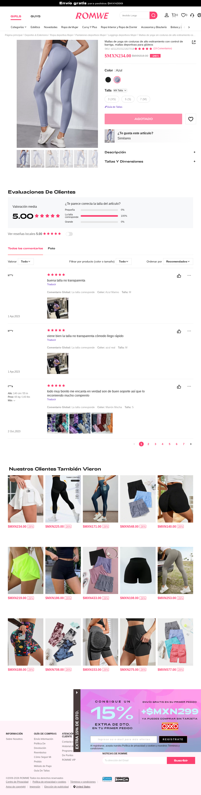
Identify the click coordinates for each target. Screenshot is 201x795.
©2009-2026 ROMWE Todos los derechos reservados (34, 778)
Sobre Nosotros (14, 739)
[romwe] (92, 14)
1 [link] (141, 444)
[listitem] (25, 509)
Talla (114, 90)
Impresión (35, 786)
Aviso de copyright (16, 786)
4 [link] (162, 444)
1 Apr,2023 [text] (14, 316)
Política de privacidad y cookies (49, 781)
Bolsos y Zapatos (180, 27)
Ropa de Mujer (69, 27)
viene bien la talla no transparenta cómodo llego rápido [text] (85, 336)
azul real (106, 347)
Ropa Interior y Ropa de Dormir (119, 27)
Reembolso (40, 752)
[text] (96, 275)
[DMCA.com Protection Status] (122, 779)
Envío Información (43, 739)
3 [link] (155, 444)
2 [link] (148, 444)
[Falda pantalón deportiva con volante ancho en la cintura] (25, 498)
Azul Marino (108, 292)
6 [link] (176, 444)
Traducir (51, 284)
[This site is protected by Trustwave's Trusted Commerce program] (107, 779)
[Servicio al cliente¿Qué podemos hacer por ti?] (192, 15)
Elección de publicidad (56, 786)
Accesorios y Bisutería (154, 27)
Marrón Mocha (109, 407)
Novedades (50, 27)
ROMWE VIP (69, 759)
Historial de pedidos (72, 746)
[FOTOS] (57, 94)
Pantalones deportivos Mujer (90, 35)
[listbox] (166, 14)
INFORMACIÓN (14, 734)
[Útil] (179, 275)
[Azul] (117, 79)
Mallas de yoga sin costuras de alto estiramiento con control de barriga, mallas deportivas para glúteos (144, 43)
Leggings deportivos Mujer (122, 35)
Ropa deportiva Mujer (61, 35)
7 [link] (184, 444)
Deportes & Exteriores (36, 35)
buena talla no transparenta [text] (66, 280)
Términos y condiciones (83, 781)
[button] (190, 119)
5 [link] (169, 444)
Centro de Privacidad (17, 781)
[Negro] (108, 79)
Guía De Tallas (42, 770)
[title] (100, 469)
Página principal (13, 35)
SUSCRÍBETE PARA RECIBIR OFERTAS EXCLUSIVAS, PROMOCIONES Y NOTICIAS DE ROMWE (143, 752)
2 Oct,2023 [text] (14, 431)
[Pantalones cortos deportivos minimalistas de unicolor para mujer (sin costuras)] (138, 570)
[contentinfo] (17, 527)
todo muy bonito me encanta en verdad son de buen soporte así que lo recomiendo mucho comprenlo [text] (96, 393)
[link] (100, 4)
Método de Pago (43, 766)
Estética (35, 27)
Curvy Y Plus (89, 27)
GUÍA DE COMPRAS (45, 734)
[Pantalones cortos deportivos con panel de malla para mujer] (138, 641)
